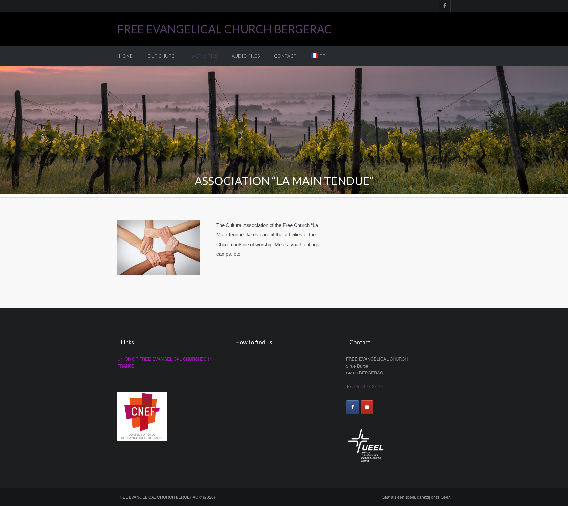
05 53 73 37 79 (368, 386)
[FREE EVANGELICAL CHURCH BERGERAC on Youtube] (367, 407)
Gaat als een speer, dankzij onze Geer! (416, 497)
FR (322, 56)
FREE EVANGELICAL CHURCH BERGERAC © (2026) (166, 497)
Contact (285, 56)
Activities (204, 56)
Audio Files (246, 56)
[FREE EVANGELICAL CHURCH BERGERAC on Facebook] (352, 407)
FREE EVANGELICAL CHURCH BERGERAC (224, 29)
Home (126, 56)
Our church (162, 56)
